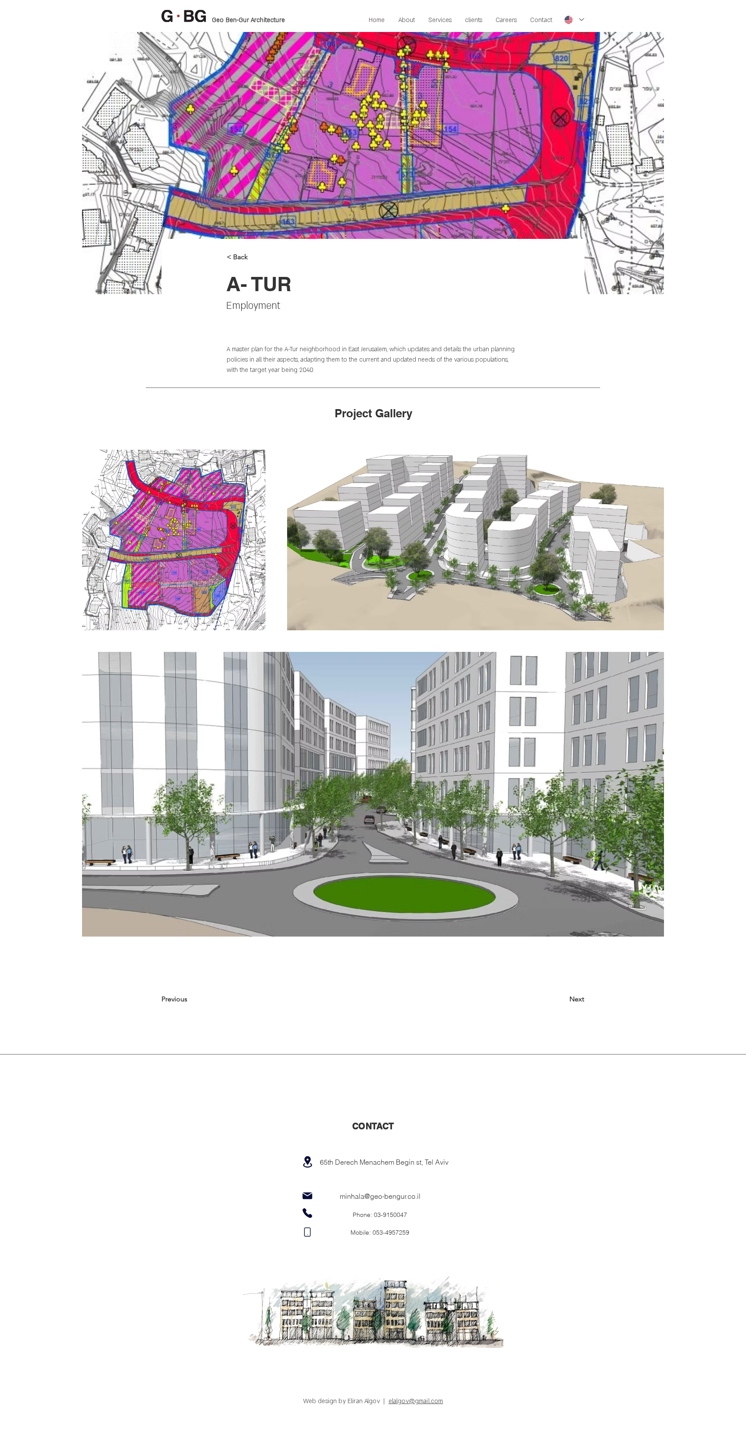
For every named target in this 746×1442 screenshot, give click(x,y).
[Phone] (307, 1213)
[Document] (307, 1232)
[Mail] (307, 1195)
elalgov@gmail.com (416, 1401)
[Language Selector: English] (574, 20)
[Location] (307, 1162)
